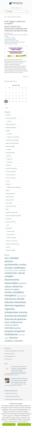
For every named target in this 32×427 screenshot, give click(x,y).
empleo (8, 292)
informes (9, 305)
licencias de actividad (16, 315)
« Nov (6, 108)
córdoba (9, 276)
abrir (7, 258)
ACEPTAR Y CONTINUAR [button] (24, 424)
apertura (9, 261)
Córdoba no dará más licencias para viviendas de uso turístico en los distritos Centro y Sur (19, 380)
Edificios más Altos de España (12, 143)
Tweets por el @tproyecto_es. (10, 81)
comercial (22, 270)
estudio (20, 298)
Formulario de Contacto (9, 353)
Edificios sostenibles (11, 237)
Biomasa (9, 155)
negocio (15, 325)
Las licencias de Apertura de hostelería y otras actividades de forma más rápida (18, 368)
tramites (7, 338)
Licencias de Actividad (11, 171)
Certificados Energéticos (9, 34)
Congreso (8, 130)
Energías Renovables (10, 152)
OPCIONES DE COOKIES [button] (9, 424)
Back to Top (25, 76)
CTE (18, 42)
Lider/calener (15, 43)
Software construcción (11, 221)
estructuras (10, 299)
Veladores (8, 247)
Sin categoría (9, 218)
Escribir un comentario (10, 37)
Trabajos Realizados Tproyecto (12, 244)
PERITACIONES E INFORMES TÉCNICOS (14, 399)
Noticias (7, 190)
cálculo (21, 273)
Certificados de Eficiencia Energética (11, 40)
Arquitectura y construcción (13, 137)
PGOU (7, 209)
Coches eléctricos (11, 234)
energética (18, 292)
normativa (9, 328)
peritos (18, 328)
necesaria (8, 325)
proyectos (20, 331)
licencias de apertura (15, 319)
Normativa (6, 36)
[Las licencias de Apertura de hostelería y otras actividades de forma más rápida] (7, 368)
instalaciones (11, 312)
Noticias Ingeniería (10, 199)
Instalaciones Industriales (11, 168)
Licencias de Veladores (11, 177)
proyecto (9, 331)
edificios (8, 286)
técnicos (13, 337)
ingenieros (19, 305)
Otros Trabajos (9, 203)
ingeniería (10, 309)
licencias (23, 312)
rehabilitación (11, 334)
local (7, 322)
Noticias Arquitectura (10, 193)
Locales (7, 181)
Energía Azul (9, 159)
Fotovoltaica (9, 162)
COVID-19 (9, 121)
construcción (11, 273)
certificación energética (11, 39)
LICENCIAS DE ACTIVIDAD (11, 393)
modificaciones (16, 322)
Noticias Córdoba (9, 196)
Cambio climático (11, 231)
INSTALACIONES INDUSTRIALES (13, 396)
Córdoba (9, 149)
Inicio (5, 16)
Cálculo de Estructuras (11, 124)
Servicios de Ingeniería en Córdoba (13, 215)
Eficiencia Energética (10, 146)
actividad (13, 258)
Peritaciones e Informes (11, 206)
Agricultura (9, 133)
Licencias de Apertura (10, 174)
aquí (27, 422)
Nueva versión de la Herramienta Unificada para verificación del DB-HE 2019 (15, 28)
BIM (8, 225)
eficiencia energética (8, 43)
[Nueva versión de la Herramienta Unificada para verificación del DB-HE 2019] (16, 51)
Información (8, 165)
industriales (20, 302)
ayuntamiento (11, 264)
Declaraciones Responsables (12, 140)
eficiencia (17, 286)
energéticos (10, 295)
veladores (9, 341)
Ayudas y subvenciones (11, 118)
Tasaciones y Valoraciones (11, 240)
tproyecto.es (16, 3)
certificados (19, 268)
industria (9, 302)
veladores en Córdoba (10, 250)
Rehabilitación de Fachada (11, 212)
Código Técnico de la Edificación (20, 34)
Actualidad (8, 115)
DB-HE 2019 (22, 42)
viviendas (18, 341)
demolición (22, 283)
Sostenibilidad (9, 228)
